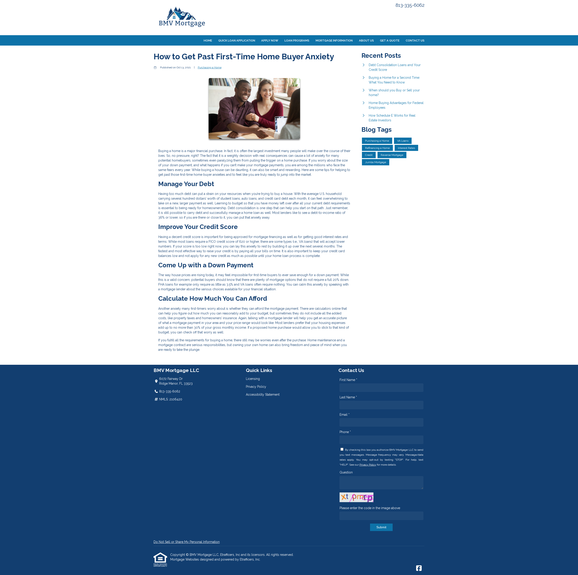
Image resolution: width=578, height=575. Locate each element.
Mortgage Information (334, 40)
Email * (345, 414)
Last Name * (348, 397)
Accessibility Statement (263, 394)
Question (346, 472)
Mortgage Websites (185, 559)
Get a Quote (389, 40)
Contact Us (415, 40)
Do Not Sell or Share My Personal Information (187, 542)
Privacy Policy (256, 386)
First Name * (348, 380)
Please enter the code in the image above (370, 508)
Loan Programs (296, 40)
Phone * (345, 432)
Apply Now (269, 40)
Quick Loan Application (236, 40)
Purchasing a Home (209, 67)
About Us (366, 40)
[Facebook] (419, 568)
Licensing (253, 379)
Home (208, 40)
